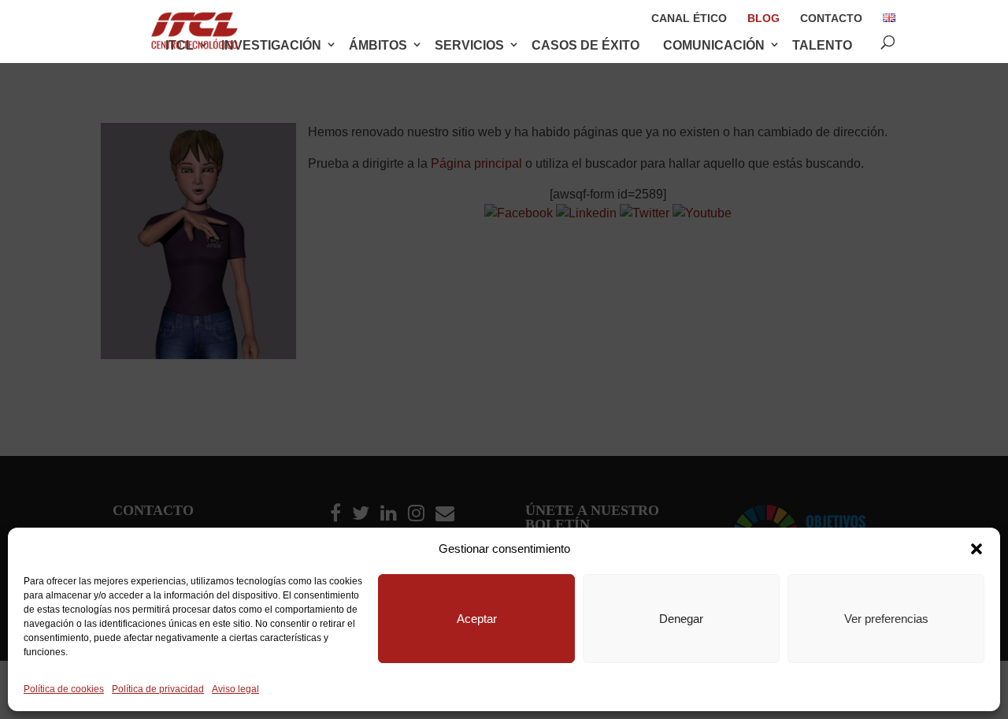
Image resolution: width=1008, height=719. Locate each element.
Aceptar (477, 618)
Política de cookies (64, 689)
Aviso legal (235, 689)
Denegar (681, 618)
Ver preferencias (886, 618)
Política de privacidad (158, 689)
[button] (976, 549)
